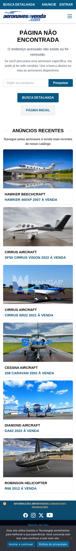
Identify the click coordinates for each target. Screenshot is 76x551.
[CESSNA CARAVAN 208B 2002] (38, 342)
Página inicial (38, 110)
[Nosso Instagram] (33, 515)
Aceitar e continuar (21, 544)
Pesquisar (60, 82)
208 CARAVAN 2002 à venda (29, 373)
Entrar (66, 4)
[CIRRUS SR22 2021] (38, 284)
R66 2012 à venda (21, 488)
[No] (71, 538)
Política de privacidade (53, 544)
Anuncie (49, 4)
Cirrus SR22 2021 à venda (29, 315)
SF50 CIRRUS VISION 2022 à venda (35, 257)
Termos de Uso (38, 525)
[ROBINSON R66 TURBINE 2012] (38, 457)
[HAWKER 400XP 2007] (38, 168)
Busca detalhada (19, 4)
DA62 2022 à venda (22, 431)
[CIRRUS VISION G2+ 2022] (38, 226)
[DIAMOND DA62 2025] (38, 400)
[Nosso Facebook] (25, 515)
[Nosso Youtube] (50, 515)
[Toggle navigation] (70, 16)
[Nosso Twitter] (41, 515)
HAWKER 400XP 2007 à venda (31, 200)
